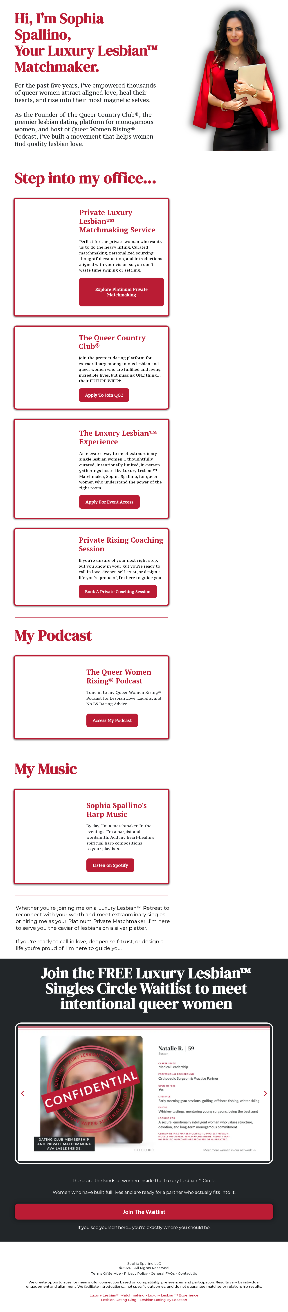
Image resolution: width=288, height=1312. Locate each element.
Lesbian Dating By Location (163, 1300)
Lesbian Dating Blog (119, 1300)
